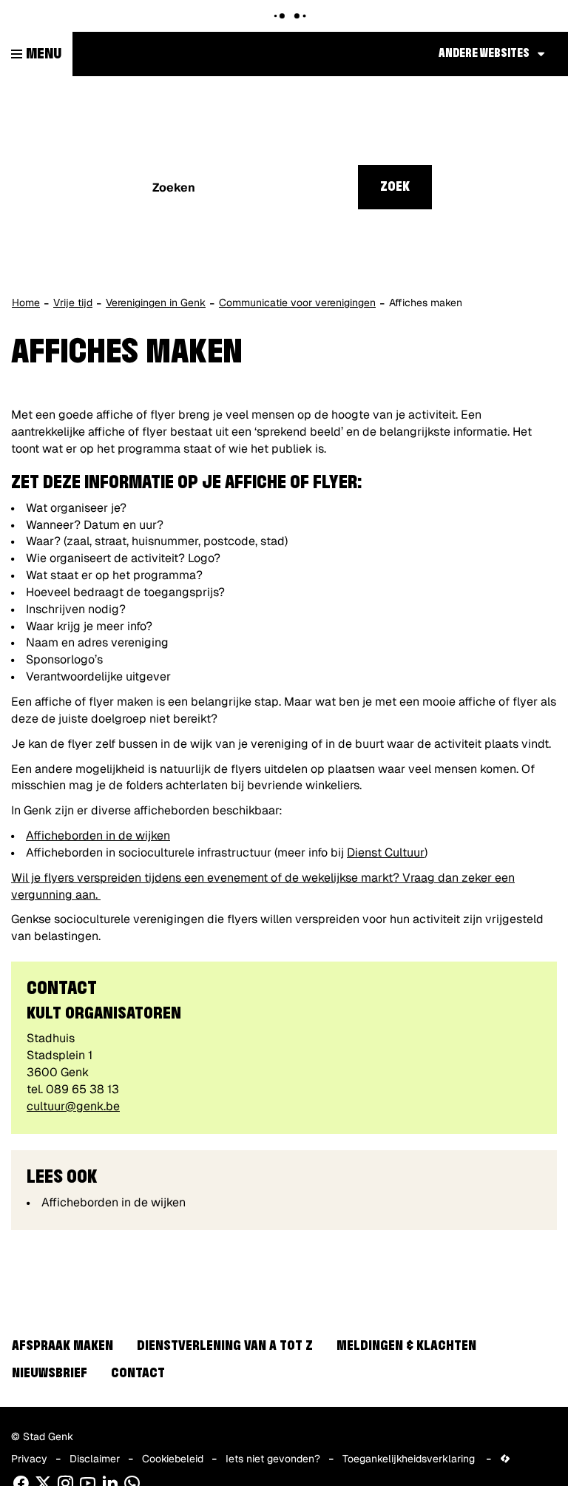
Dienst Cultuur (386, 852)
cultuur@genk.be (73, 1106)
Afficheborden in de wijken (98, 835)
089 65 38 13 (82, 1089)
